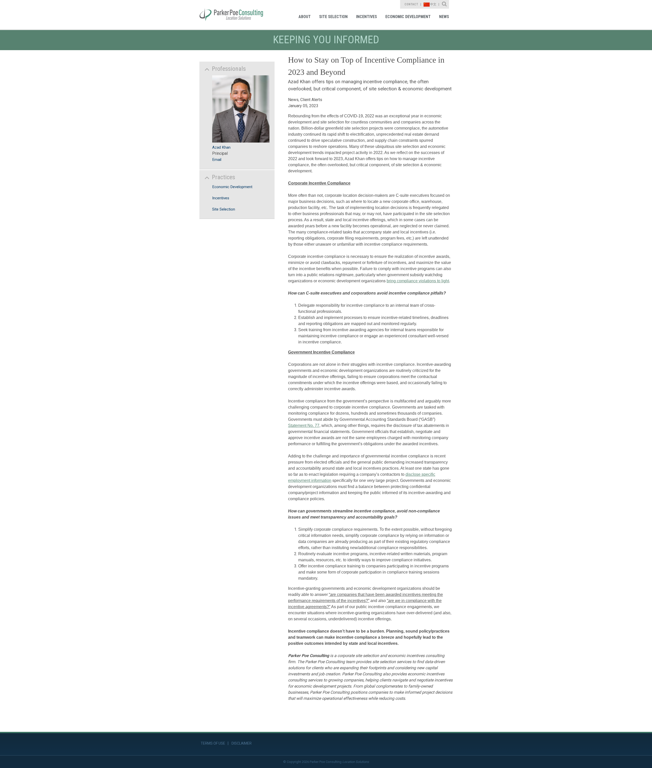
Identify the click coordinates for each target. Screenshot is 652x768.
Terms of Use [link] (213, 743)
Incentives (220, 198)
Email (216, 159)
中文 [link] (433, 4)
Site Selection (223, 209)
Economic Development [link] (408, 16)
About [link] (304, 16)
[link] (231, 14)
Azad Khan (221, 147)
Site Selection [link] (333, 16)
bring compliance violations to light (418, 281)
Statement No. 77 (303, 425)
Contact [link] (411, 4)
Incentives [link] (366, 16)
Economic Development (232, 187)
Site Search (444, 4)
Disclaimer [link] (242, 743)
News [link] (444, 16)
